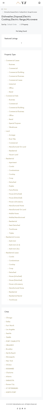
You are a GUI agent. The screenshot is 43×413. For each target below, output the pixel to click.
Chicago (9, 318)
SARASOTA (10, 380)
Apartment (13, 162)
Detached (12, 182)
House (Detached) (15, 198)
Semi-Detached (14, 225)
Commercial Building (16, 72)
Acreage (12, 135)
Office (11, 88)
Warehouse (13, 127)
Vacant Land (13, 154)
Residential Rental (15, 296)
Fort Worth (10, 325)
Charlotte (9, 372)
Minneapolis (10, 357)
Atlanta (8, 376)
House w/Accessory (16, 202)
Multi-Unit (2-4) (14, 245)
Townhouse (13, 229)
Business (12, 64)
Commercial (13, 68)
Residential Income (13, 237)
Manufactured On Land (17, 147)
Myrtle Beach (11, 353)
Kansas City (10, 384)
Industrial (12, 84)
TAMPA (8, 337)
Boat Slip (12, 139)
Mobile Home (14, 213)
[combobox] (14, 24)
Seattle (8, 333)
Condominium (14, 170)
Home (5, 9)
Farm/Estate (13, 190)
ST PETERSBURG (12, 388)
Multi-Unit (12, 241)
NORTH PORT (11, 392)
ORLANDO (10, 345)
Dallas (8, 321)
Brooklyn (9, 349)
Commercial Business (16, 76)
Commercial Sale (12, 96)
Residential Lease (12, 253)
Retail (11, 92)
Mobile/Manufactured (17, 217)
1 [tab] (23, 44)
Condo (11, 166)
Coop (11, 178)
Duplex (11, 186)
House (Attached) (15, 194)
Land (8, 131)
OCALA (9, 365)
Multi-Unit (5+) (14, 249)
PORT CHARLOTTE (13, 341)
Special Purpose (14, 123)
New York (9, 361)
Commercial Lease (12, 60)
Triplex (11, 233)
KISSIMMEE (10, 369)
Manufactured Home (16, 205)
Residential (13, 151)
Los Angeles (10, 329)
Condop (12, 174)
